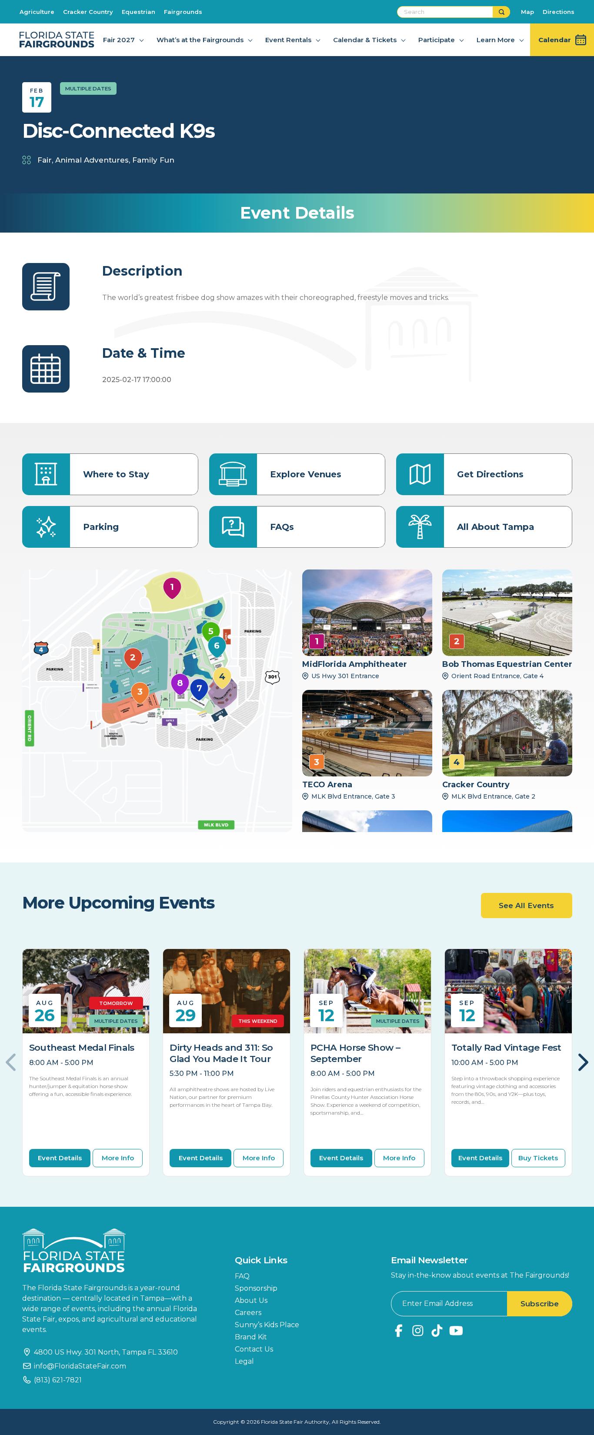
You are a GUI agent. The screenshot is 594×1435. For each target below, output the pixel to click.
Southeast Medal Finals (81, 1047)
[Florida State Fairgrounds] (115, 1250)
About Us (251, 1300)
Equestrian (138, 11)
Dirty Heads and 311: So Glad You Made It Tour (221, 1053)
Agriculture (37, 11)
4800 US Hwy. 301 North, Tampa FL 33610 (106, 1352)
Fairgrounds (183, 11)
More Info (118, 1158)
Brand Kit (251, 1337)
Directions (558, 11)
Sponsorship (256, 1288)
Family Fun (153, 160)
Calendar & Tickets (365, 40)
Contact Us (254, 1349)
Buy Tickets (538, 1158)
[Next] (579, 1062)
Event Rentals (288, 40)
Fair (44, 160)
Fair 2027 (119, 40)
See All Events (526, 905)
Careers (248, 1312)
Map (527, 11)
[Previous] (16, 1062)
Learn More (496, 40)
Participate (436, 40)
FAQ (242, 1276)
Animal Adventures (92, 160)
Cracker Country (88, 11)
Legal (244, 1361)
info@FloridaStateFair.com (80, 1366)
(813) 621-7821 (58, 1380)
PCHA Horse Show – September (355, 1053)
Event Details (60, 1158)
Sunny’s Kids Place (267, 1325)
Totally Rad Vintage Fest (506, 1047)
